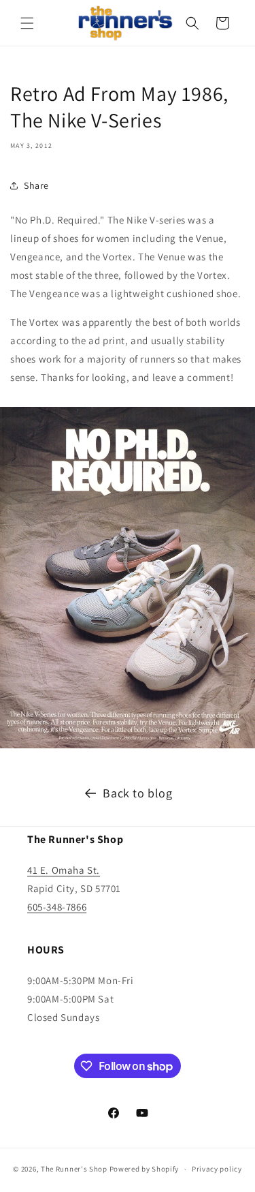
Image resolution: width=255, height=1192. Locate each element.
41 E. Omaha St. (63, 870)
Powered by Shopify (144, 1169)
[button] (27, 23)
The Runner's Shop (74, 1169)
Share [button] (36, 185)
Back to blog (137, 793)
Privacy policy (217, 1169)
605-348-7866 (56, 906)
